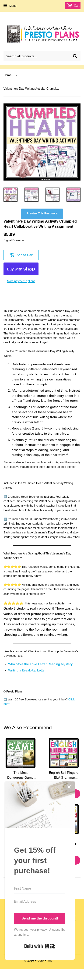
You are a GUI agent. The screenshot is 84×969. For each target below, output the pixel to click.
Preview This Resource (42, 213)
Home (7, 75)
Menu (13, 5)
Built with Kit (39, 946)
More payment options (21, 281)
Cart (76, 5)
